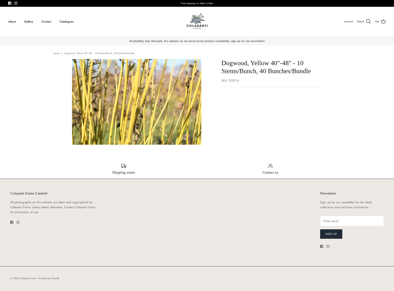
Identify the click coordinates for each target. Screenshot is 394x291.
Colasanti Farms (28, 278)
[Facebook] (9, 3)
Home (56, 53)
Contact (46, 21)
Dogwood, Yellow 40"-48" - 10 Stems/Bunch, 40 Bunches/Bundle (99, 53)
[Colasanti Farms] (197, 21)
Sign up (331, 234)
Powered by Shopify (48, 278)
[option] (136, 102)
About (12, 21)
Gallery (28, 21)
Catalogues (67, 21)
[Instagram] (15, 3)
